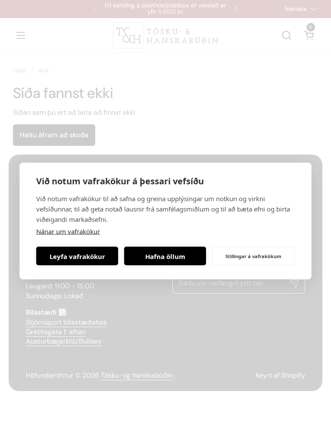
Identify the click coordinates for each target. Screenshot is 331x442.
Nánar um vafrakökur (68, 231)
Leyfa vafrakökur (77, 256)
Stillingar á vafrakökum (253, 256)
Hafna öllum (165, 256)
